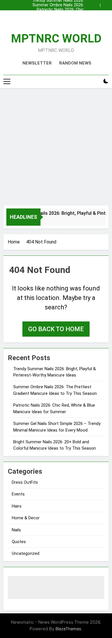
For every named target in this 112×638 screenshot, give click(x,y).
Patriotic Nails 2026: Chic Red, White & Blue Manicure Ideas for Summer (58, 9)
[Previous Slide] (97, 4)
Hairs (17, 506)
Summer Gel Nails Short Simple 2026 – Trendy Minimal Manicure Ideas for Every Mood (58, 14)
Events (18, 494)
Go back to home (56, 329)
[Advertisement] (56, 147)
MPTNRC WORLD (56, 38)
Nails (16, 529)
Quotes (19, 541)
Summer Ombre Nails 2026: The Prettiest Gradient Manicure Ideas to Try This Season (58, 5)
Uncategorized (25, 553)
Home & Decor (26, 517)
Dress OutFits (25, 482)
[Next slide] (106, 4)
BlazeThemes (68, 628)
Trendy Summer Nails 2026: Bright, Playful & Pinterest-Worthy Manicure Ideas (58, 19)
